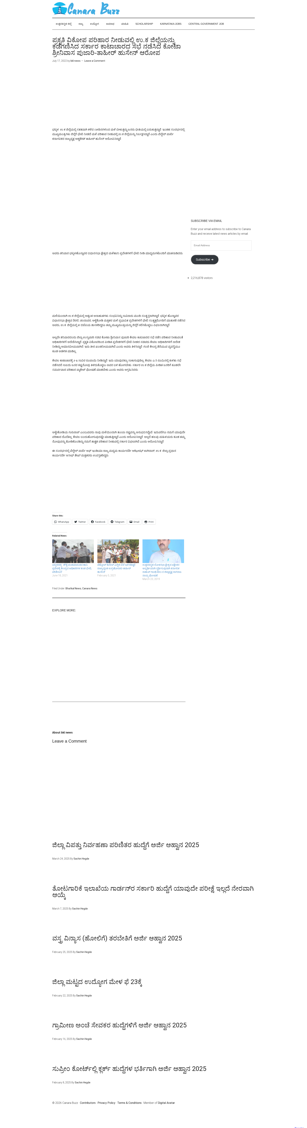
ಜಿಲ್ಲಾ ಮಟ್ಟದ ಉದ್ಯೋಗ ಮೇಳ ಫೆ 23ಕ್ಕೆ (97, 982)
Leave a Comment (94, 60)
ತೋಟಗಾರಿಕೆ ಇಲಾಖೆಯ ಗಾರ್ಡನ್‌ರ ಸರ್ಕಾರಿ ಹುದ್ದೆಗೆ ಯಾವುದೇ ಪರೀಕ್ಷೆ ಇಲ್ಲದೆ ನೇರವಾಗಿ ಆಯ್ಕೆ (153, 892)
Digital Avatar (166, 1103)
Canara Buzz (86, 9)
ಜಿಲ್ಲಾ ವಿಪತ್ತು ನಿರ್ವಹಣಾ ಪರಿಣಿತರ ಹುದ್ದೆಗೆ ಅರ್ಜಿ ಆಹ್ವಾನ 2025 (125, 845)
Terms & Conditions (129, 1103)
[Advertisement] (118, 98)
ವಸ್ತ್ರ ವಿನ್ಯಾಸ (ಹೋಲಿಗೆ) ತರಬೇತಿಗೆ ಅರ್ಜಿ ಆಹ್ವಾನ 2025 (117, 938)
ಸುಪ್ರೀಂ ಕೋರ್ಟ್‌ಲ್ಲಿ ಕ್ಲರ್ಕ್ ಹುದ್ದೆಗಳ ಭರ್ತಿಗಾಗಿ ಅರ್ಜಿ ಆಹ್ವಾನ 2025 (129, 1069)
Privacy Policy (106, 1103)
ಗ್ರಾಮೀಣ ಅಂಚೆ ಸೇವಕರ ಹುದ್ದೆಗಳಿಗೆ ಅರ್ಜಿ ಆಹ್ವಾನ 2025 (119, 1025)
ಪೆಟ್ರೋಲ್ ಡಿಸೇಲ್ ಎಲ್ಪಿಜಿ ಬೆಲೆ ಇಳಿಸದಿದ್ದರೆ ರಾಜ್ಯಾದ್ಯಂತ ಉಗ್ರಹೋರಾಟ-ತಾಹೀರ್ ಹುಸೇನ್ (116, 568)
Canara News (89, 588)
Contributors (88, 1103)
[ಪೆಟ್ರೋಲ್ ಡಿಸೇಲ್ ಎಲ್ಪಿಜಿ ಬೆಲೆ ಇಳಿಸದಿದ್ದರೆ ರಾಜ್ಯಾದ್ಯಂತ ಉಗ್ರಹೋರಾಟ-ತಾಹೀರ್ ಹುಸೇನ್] (118, 551)
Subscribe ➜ (205, 259)
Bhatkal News (73, 588)
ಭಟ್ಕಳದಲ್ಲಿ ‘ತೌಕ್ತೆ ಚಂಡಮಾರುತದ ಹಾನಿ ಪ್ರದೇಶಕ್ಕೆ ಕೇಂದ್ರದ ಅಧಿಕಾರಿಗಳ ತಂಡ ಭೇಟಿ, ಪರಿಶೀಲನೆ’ (72, 568)
